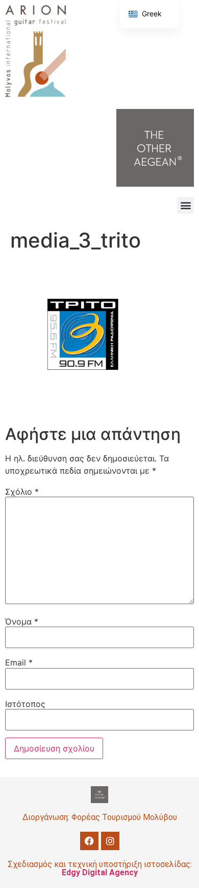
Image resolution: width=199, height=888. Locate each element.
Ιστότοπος (25, 704)
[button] (185, 205)
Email (19, 662)
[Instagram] (110, 841)
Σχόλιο (22, 491)
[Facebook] (89, 841)
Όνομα (21, 621)
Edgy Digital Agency (100, 872)
